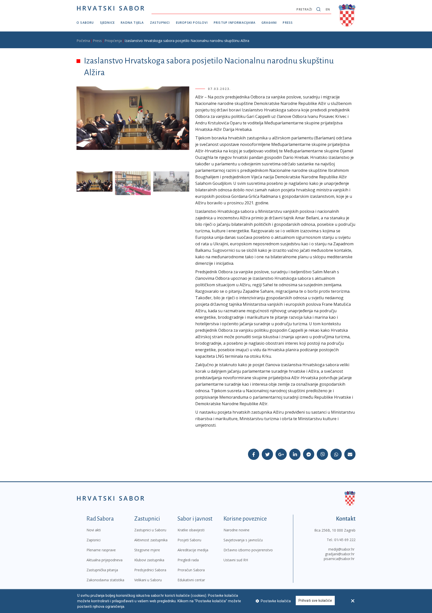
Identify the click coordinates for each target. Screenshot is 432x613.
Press (288, 22)
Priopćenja (113, 40)
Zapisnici (93, 540)
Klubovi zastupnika (149, 560)
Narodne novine (237, 530)
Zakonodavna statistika (105, 580)
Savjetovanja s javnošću (243, 540)
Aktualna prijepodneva (104, 560)
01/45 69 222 (345, 539)
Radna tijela (132, 22)
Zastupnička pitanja (102, 570)
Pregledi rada (188, 560)
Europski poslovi (192, 22)
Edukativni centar (191, 580)
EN (328, 9)
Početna (83, 40)
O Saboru (85, 22)
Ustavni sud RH (236, 560)
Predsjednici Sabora (150, 570)
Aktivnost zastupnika (151, 540)
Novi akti (93, 530)
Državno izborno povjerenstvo (248, 550)
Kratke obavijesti (191, 530)
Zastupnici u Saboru (150, 530)
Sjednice (107, 22)
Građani (269, 22)
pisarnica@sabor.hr (339, 558)
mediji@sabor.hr (341, 549)
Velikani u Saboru (148, 580)
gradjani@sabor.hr (339, 554)
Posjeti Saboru (189, 540)
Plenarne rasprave (101, 550)
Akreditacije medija (193, 550)
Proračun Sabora (191, 570)
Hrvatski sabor (111, 8)
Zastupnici (160, 22)
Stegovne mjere (147, 550)
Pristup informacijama (235, 22)
